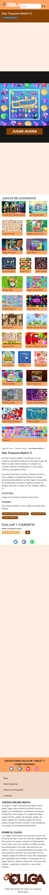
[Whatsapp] (32, 542)
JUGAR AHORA (24, 131)
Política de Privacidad (13, 790)
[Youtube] (28, 769)
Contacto (8, 795)
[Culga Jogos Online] (24, 878)
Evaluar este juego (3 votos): (12, 528)
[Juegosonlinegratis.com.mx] (12, 4)
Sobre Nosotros (11, 784)
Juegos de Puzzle (38, 513)
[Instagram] (36, 769)
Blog (6, 778)
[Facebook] (24, 542)
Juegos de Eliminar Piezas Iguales (15, 513)
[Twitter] (16, 542)
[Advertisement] (24, 46)
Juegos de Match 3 (10, 517)
